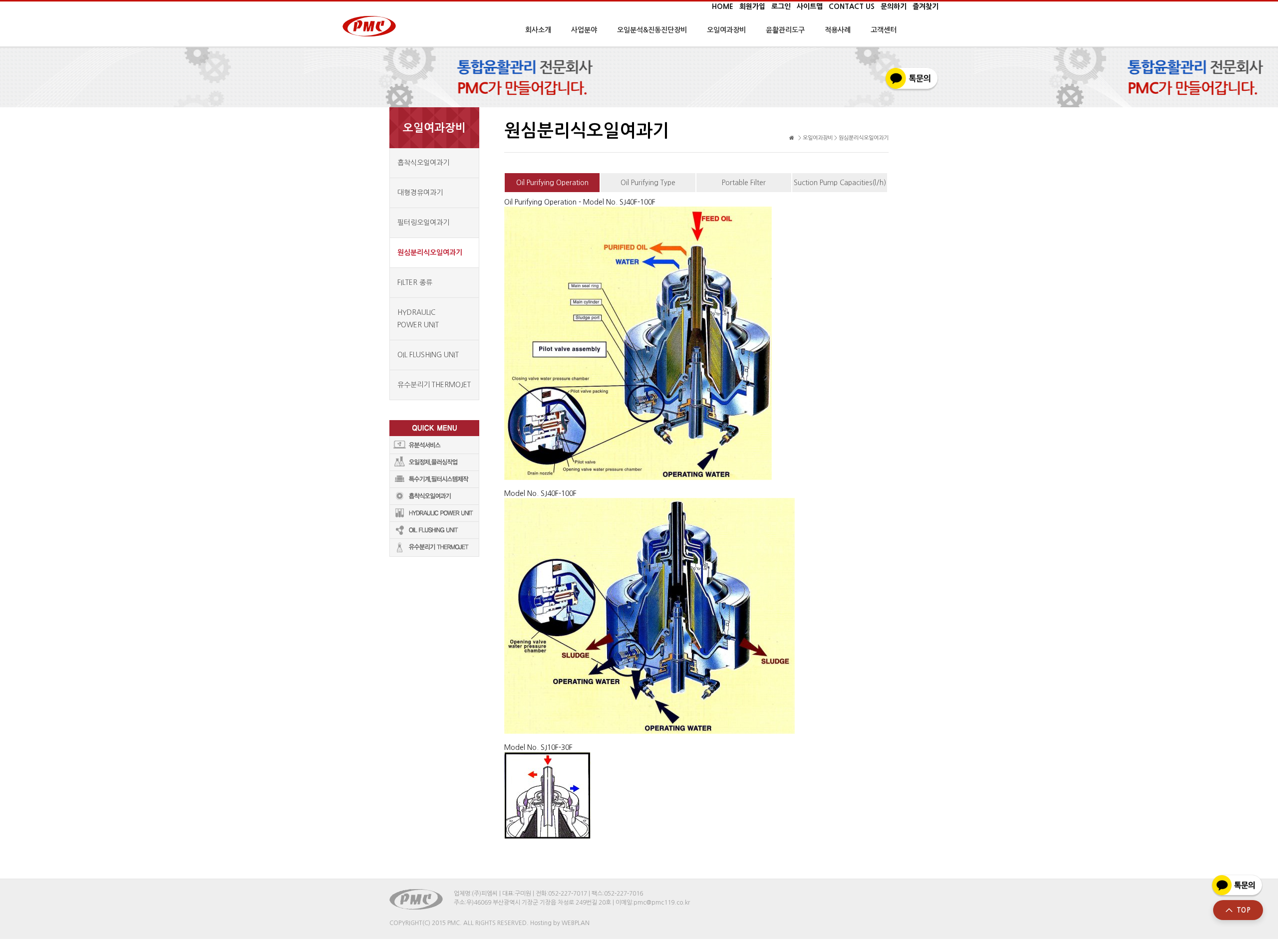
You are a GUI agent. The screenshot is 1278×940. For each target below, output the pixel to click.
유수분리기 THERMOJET (434, 384)
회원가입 (752, 6)
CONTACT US (852, 6)
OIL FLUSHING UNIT (428, 354)
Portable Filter (744, 182)
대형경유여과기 (420, 192)
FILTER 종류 (414, 282)
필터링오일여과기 (423, 222)
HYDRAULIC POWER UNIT (418, 318)
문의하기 (894, 6)
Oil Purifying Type (648, 182)
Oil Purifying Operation (552, 182)
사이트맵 (810, 6)
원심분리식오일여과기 (429, 252)
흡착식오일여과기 (423, 162)
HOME (722, 6)
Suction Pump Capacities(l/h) (840, 182)
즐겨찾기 (926, 6)
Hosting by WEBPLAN (560, 923)
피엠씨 (368, 26)
